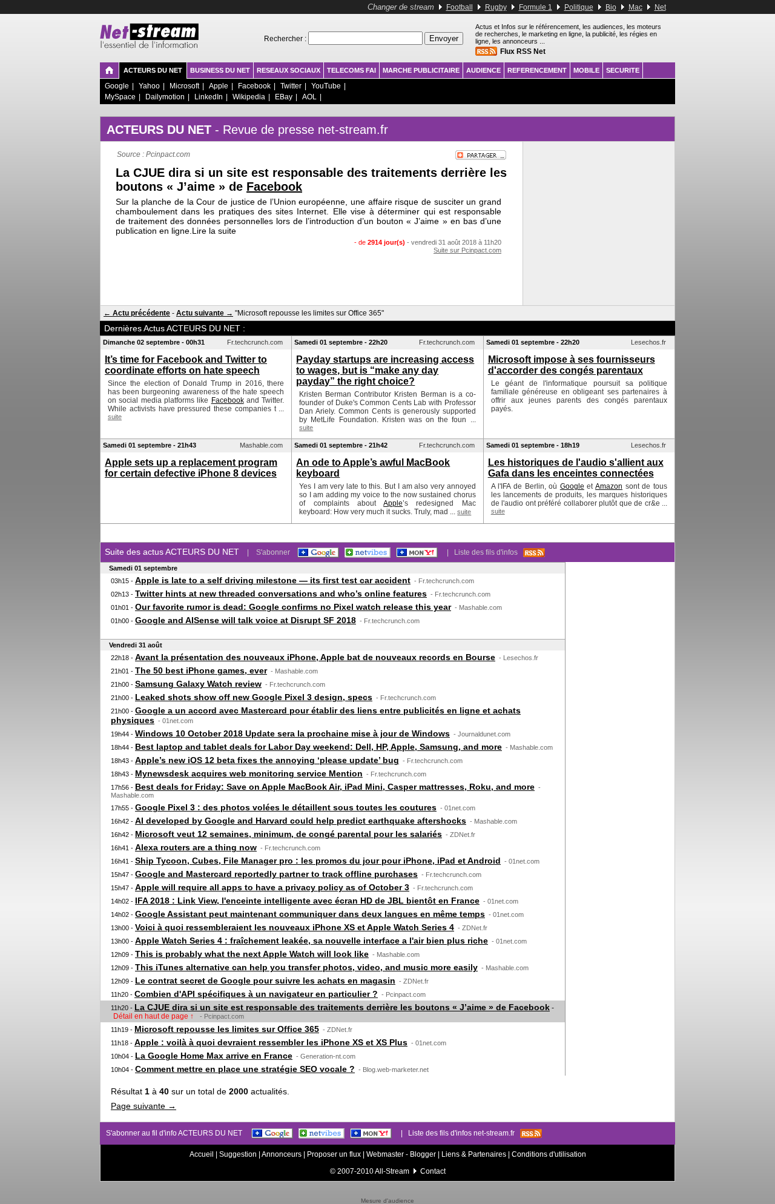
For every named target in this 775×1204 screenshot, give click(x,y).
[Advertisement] (311, 278)
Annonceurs (282, 1154)
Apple (218, 86)
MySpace (120, 97)
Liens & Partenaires (473, 1154)
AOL (309, 97)
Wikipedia (248, 97)
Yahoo (149, 86)
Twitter (291, 86)
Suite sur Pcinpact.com (467, 250)
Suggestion (238, 1154)
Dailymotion (165, 97)
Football (459, 7)
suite (115, 416)
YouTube (326, 86)
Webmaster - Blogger (402, 1154)
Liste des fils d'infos (488, 552)
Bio (610, 7)
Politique (578, 7)
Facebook (254, 86)
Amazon (608, 486)
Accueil (202, 1154)
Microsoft (184, 86)
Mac (635, 7)
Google (117, 86)
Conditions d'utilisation (549, 1154)
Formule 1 (535, 7)
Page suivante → (143, 1106)
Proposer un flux (334, 1154)
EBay (283, 97)
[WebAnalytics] (387, 1195)
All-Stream (392, 1171)
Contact (433, 1171)
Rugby (496, 7)
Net (660, 7)
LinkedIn (208, 97)
